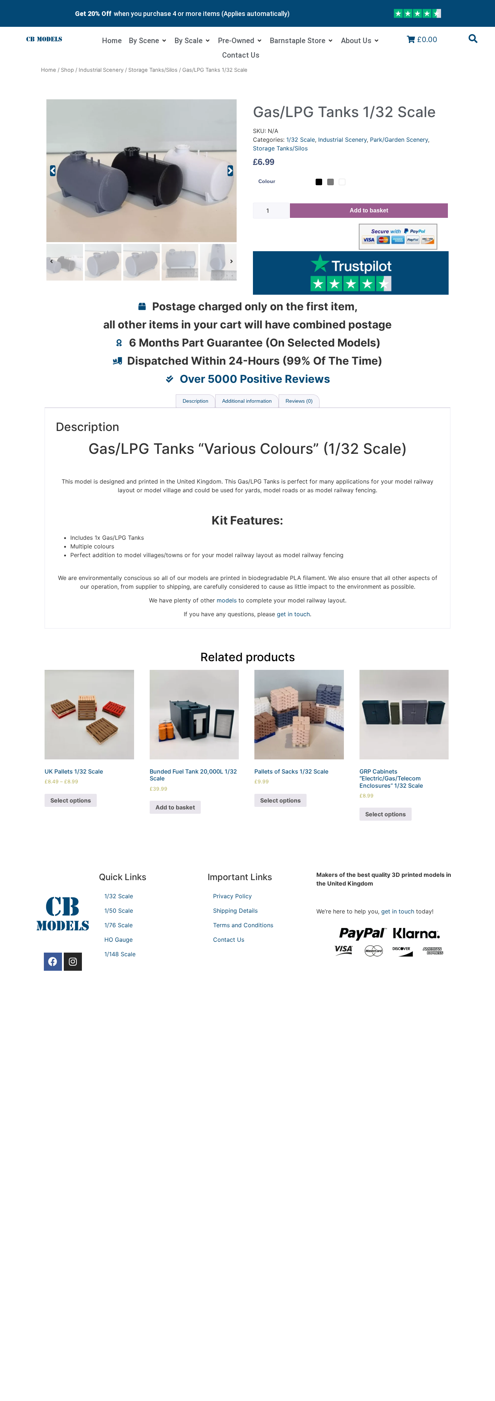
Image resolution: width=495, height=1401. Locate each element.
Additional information (247, 401)
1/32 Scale (300, 139)
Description (195, 401)
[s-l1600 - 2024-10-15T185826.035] (141, 170)
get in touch (397, 911)
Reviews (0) (299, 401)
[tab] (195, 401)
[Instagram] (73, 962)
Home (48, 70)
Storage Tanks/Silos (153, 70)
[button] (52, 170)
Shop (67, 70)
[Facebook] (53, 962)
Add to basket (369, 210)
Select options (70, 800)
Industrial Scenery (101, 70)
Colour (266, 181)
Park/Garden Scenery (399, 139)
